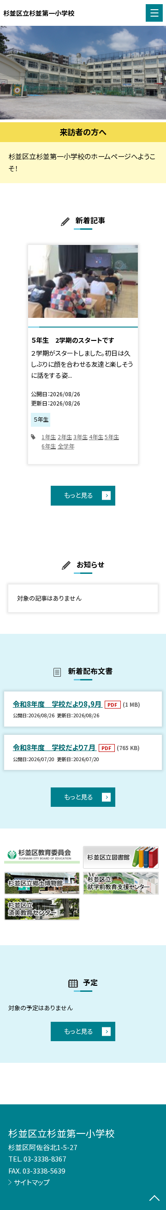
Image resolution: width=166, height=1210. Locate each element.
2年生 (65, 437)
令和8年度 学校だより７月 (55, 747)
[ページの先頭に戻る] (154, 1199)
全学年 (66, 446)
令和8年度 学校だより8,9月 (58, 704)
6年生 (49, 446)
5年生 (112, 437)
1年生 (49, 437)
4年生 (96, 437)
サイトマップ (32, 1182)
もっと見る (78, 495)
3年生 (80, 437)
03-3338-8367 (45, 1158)
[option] (83, 72)
